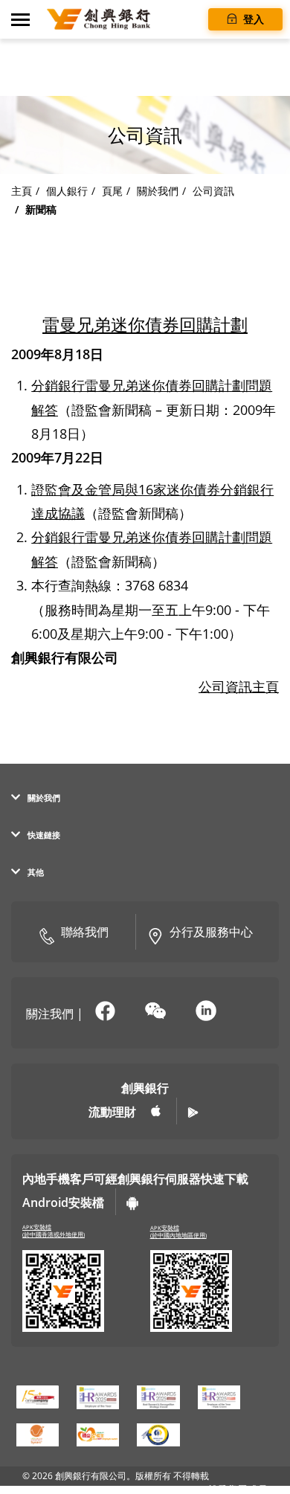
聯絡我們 (85, 932)
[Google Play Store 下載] (193, 1111)
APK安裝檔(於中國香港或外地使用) (53, 1231)
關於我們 (157, 191)
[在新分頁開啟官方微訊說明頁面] (155, 1012)
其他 (36, 872)
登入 (252, 19)
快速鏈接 (44, 834)
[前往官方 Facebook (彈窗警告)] (105, 1012)
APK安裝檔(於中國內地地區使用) (178, 1232)
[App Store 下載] (156, 1111)
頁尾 (112, 191)
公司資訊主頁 (239, 686)
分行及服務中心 (211, 932)
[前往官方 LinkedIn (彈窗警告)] (206, 1012)
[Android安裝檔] (132, 1201)
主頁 (21, 191)
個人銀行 (67, 191)
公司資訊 (213, 191)
